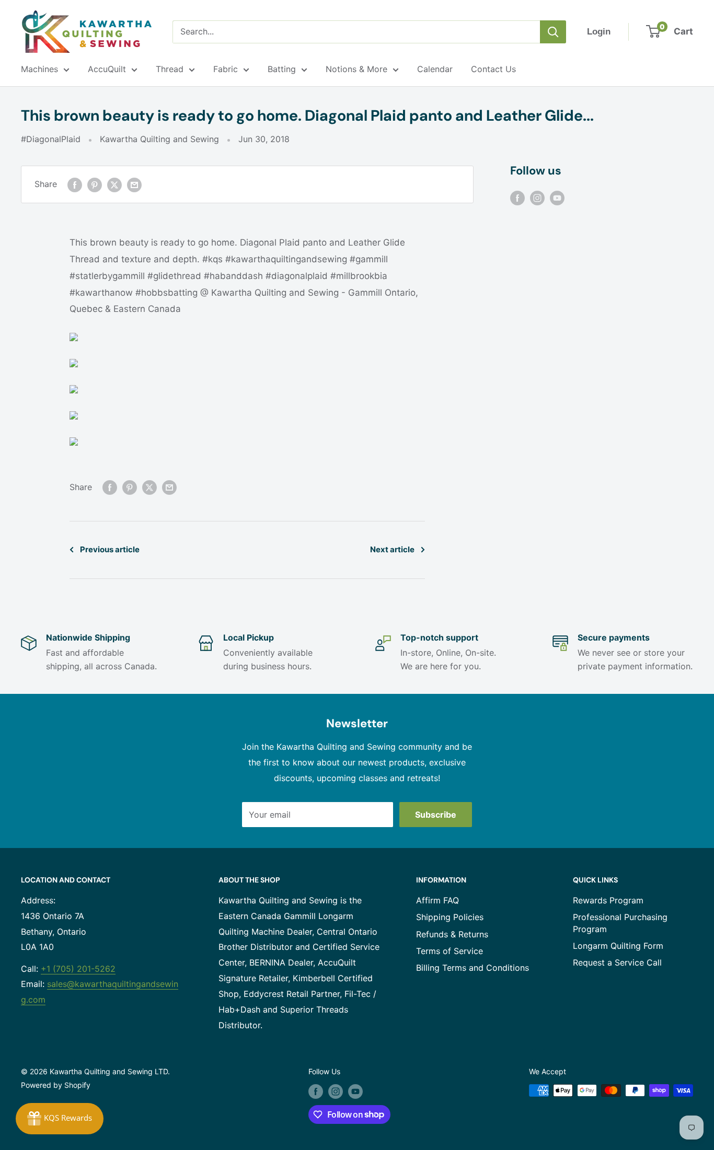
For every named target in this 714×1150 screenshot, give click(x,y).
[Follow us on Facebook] (517, 197)
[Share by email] (134, 184)
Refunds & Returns (452, 934)
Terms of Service (449, 951)
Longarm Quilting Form (618, 945)
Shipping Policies (449, 917)
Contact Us (493, 69)
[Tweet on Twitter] (114, 184)
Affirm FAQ (437, 900)
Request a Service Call (617, 962)
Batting (282, 69)
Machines (39, 69)
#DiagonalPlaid (50, 139)
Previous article (110, 549)
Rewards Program (608, 900)
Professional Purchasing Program (620, 923)
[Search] (553, 31)
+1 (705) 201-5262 (78, 968)
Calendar (435, 69)
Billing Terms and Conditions (472, 967)
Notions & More (356, 69)
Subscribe (435, 814)
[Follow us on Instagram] (537, 197)
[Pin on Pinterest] (94, 184)
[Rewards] (59, 1118)
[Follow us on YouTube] (557, 197)
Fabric (225, 69)
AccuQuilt (107, 69)
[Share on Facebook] (74, 184)
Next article (392, 549)
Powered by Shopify (55, 1085)
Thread (169, 69)
